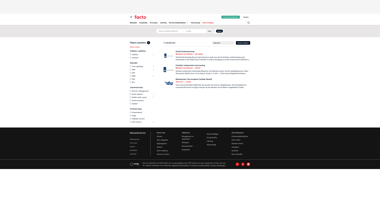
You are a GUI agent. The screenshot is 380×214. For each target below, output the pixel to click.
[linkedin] (248, 164)
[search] (248, 22)
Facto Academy (162, 151)
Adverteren (133, 150)
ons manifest (178, 163)
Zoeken (219, 31)
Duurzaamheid (187, 146)
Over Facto (133, 143)
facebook (235, 151)
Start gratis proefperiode (230, 17)
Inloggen (245, 17)
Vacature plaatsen (243, 43)
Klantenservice (134, 139)
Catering (210, 141)
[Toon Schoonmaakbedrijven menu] (187, 22)
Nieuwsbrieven (138, 133)
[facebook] (243, 164)
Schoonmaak (211, 145)
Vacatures (133, 154)
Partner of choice (163, 154)
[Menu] (131, 17)
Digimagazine (162, 143)
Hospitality (186, 150)
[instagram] (237, 164)
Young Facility (212, 138)
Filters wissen (135, 47)
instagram (235, 147)
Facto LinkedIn (237, 154)
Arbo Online (236, 140)
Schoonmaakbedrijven (240, 136)
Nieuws (159, 136)
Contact (132, 146)
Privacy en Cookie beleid (200, 165)
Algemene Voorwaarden (180, 165)
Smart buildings (212, 134)
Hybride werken (237, 143)
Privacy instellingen (218, 165)
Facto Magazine (162, 140)
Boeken (159, 147)
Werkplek (185, 142)
